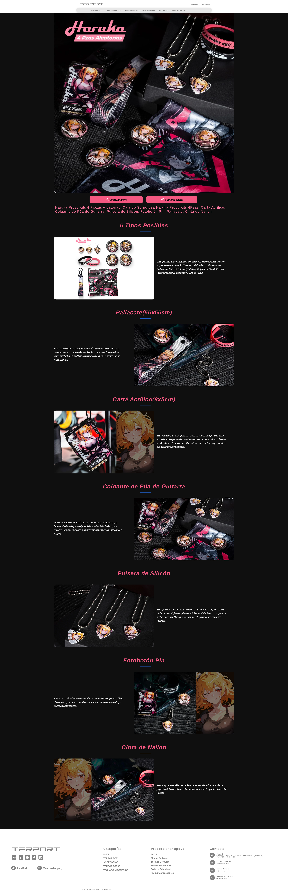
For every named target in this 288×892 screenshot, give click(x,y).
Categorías (95, 10)
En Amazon (163, 10)
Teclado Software (114, 10)
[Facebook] (34, 857)
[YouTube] (14, 857)
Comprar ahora (118, 199)
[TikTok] (21, 857)
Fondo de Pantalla (179, 10)
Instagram (206, 4)
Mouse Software (131, 10)
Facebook (194, 4)
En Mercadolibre (148, 10)
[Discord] (41, 857)
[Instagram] (27, 857)
